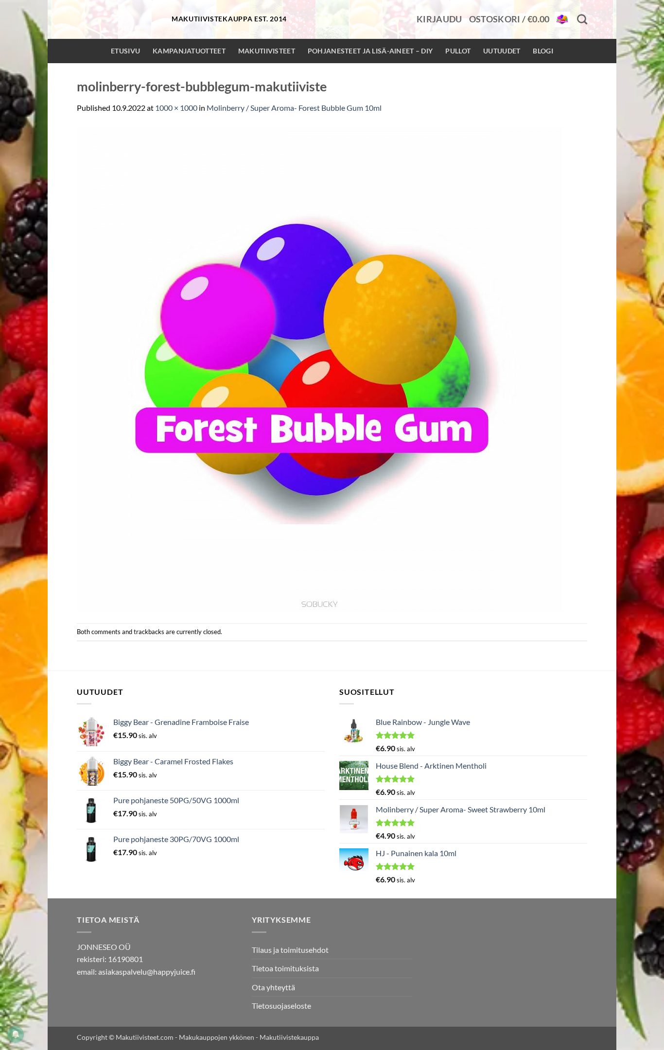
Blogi (543, 51)
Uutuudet (501, 51)
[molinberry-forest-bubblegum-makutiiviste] (320, 367)
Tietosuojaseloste (281, 1005)
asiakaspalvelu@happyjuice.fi (146, 971)
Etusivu (125, 51)
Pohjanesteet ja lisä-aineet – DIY (370, 51)
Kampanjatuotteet (189, 51)
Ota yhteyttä (273, 987)
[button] (439, 19)
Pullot (458, 51)
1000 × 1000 (176, 107)
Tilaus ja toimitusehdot (290, 949)
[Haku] (582, 19)
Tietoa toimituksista (285, 968)
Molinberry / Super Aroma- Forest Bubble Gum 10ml (294, 107)
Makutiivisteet (266, 51)
